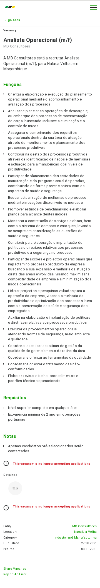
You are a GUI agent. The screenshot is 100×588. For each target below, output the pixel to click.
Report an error (15, 574)
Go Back (14, 20)
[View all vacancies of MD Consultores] (15, 488)
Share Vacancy (14, 569)
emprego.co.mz (11, 7)
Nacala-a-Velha (85, 532)
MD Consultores (84, 526)
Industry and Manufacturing (75, 537)
